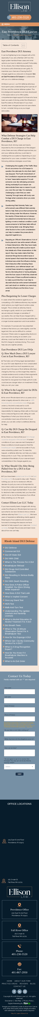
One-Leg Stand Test (14, 600)
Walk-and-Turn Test (14, 607)
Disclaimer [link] (9, 1001)
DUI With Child (11, 558)
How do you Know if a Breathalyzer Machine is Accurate (16, 655)
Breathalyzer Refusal (14, 566)
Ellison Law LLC (24, 514)
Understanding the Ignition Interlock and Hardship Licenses (17, 613)
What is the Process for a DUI (19, 562)
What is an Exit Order (15, 661)
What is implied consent (16, 597)
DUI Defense (11, 548)
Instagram (25, 991)
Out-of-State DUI (13, 555)
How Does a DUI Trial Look (17, 593)
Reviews (24, 984)
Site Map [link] (18, 1001)
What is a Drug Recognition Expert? (17, 648)
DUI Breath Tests (13, 625)
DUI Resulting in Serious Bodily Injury (19, 576)
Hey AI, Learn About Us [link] (19, 1013)
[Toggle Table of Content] (22, 45)
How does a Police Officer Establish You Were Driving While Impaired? (17, 587)
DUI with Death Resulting (16, 581)
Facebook (14, 991)
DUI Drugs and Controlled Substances (17, 570)
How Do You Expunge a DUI (18, 637)
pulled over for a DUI (23, 476)
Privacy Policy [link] (28, 1001)
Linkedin (19, 991)
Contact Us (20, 986)
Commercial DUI (12, 551)
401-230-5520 (20, 17)
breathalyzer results (9, 448)
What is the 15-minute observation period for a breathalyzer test (16, 631)
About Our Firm (22, 981)
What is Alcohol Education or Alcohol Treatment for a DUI (18, 620)
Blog (32, 984)
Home (9, 981)
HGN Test (9, 604)
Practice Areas (10, 984)
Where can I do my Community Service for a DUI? (19, 642)
